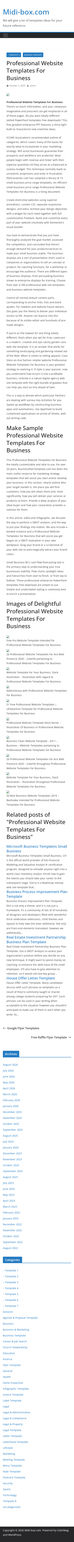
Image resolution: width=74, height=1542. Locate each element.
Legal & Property (13, 1424)
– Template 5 (10, 1294)
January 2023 (10, 1218)
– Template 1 (10, 1270)
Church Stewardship (15, 1347)
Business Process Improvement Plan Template (36, 894)
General (7, 1371)
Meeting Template (14, 1459)
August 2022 (10, 1248)
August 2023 (10, 1177)
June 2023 (9, 1189)
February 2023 (11, 1212)
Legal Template (12, 1430)
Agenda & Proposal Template (20, 1317)
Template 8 (9, 1501)
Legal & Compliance (15, 1418)
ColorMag (63, 1530)
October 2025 (11, 1123)
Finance (7, 1359)
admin (33, 85)
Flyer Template (12, 1365)
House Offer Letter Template (30, 978)
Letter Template (12, 1436)
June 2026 (9, 1076)
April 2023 (9, 1200)
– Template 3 (10, 1282)
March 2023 (10, 1206)
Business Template (33, 55)
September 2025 (13, 1129)
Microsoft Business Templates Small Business (36, 848)
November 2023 (12, 1159)
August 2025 (10, 1135)
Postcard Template (14, 1477)
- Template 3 (14, 55)
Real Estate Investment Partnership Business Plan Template (36, 939)
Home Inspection (13, 1382)
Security (8, 1483)
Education (9, 1353)
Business (8, 1323)
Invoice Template (13, 1394)
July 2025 (8, 1141)
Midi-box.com (26, 12)
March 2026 (10, 1094)
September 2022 (13, 1242)
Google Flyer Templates (23, 1028)
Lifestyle (8, 1448)
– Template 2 (10, 1276)
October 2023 (11, 1165)
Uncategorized (11, 1507)
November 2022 (12, 1230)
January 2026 (10, 1106)
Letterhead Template (15, 1442)
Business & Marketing (16, 1329)
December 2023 (12, 1153)
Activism (8, 1311)
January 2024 (10, 1147)
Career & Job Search (15, 1341)
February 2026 (11, 1100)
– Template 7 (10, 1306)
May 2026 (8, 1082)
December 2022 (12, 1224)
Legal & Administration (16, 1412)
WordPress (14, 1534)
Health (7, 1377)
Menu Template (12, 1465)
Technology (10, 1495)
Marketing (9, 1453)
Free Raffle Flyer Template (49, 1037)
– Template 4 (10, 1288)
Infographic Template (16, 1388)
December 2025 (12, 1112)
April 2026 (9, 1088)
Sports (7, 1489)
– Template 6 (10, 1300)
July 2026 (8, 1070)
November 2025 (12, 1118)
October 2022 (11, 1236)
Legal (6, 1406)
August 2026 (10, 1064)
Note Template (12, 1471)
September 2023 (13, 1171)
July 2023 (8, 1183)
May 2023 (8, 1194)
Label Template (12, 1400)
